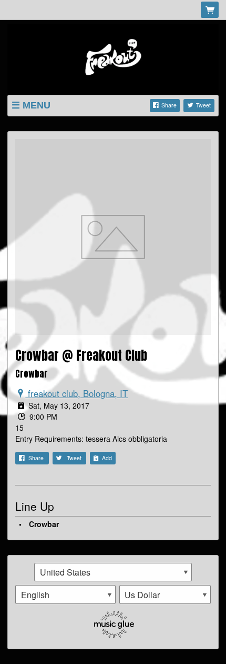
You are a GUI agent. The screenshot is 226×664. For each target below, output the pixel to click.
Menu (36, 105)
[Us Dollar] (165, 594)
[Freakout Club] (113, 58)
